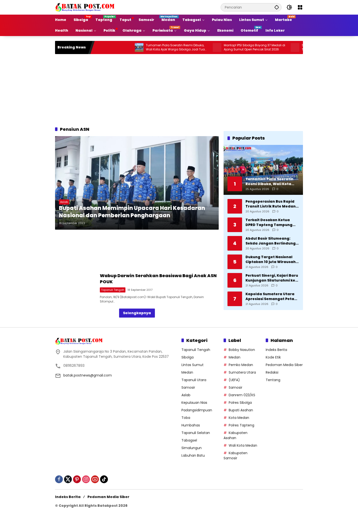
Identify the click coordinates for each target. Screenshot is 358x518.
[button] (277, 7)
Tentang (273, 379)
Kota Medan (239, 417)
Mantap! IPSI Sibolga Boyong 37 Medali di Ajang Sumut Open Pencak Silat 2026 (238, 47)
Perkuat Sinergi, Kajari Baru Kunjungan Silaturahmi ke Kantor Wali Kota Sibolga (271, 278)
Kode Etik (273, 357)
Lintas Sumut (192, 364)
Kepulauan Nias (194, 402)
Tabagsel (189, 440)
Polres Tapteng (241, 425)
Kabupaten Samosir (235, 456)
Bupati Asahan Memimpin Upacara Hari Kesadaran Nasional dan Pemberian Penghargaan (132, 212)
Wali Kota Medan (243, 445)
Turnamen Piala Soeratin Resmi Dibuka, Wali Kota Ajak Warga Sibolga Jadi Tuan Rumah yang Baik (160, 47)
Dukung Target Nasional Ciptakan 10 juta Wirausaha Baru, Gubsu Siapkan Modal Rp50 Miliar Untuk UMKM (271, 259)
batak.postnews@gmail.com (87, 375)
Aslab (64, 202)
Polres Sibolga (240, 402)
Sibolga (187, 357)
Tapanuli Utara (193, 379)
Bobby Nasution (242, 349)
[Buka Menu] (300, 7)
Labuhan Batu (193, 455)
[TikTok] (104, 479)
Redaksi (272, 372)
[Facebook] (59, 479)
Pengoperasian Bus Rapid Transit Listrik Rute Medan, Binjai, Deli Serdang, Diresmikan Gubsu (271, 203)
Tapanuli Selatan (195, 432)
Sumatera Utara (242, 372)
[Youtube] (95, 479)
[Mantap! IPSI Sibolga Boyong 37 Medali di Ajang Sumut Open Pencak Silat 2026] (201, 47)
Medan (187, 372)
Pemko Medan (241, 364)
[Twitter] (68, 479)
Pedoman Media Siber (284, 364)
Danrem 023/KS (242, 395)
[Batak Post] (85, 7)
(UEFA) (234, 379)
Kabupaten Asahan (235, 435)
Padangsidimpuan (196, 410)
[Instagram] (86, 479)
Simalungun (191, 447)
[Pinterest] (77, 479)
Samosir (188, 387)
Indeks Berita (276, 349)
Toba (185, 417)
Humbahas (190, 425)
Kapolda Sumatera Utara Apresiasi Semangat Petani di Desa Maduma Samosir (271, 296)
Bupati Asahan (241, 410)
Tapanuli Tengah (112, 290)
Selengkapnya (137, 313)
